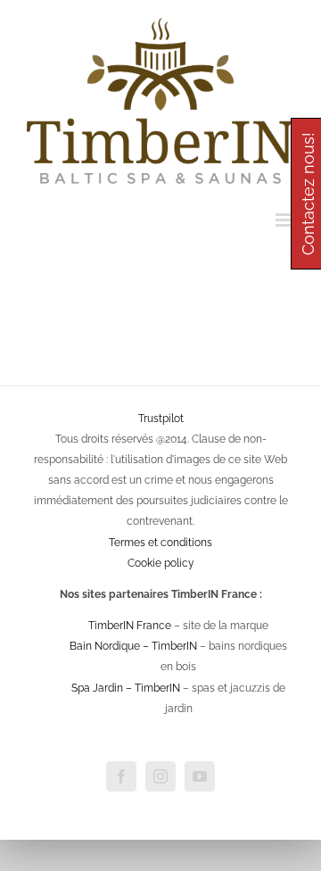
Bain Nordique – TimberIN (133, 646)
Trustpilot (161, 418)
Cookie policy (161, 563)
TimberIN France (129, 625)
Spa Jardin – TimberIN (125, 688)
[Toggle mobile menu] (285, 220)
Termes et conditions (160, 542)
